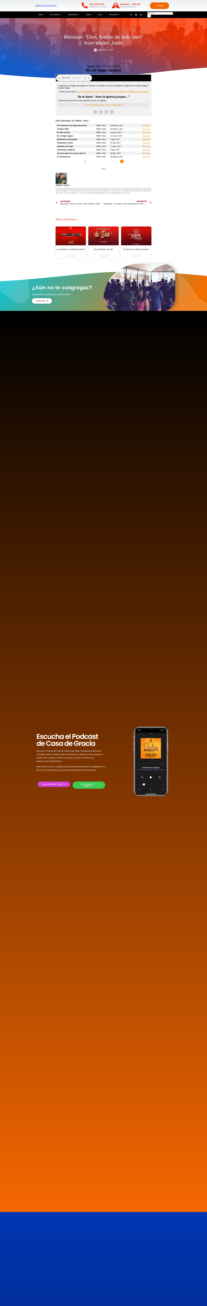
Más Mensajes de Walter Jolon (117, 92)
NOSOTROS (72, 15)
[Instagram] (141, 15)
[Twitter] (136, 15)
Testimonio (98, 92)
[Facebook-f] (131, 15)
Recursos (113, 15)
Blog (100, 15)
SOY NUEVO (54, 15)
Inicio (41, 15)
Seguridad (88, 92)
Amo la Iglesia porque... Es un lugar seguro (104, 105)
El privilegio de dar (103, 249)
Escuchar (146, 125)
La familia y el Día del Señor (71, 249)
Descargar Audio (141, 92)
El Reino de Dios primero (136, 249)
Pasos (88, 15)
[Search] (149, 16)
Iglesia (80, 92)
